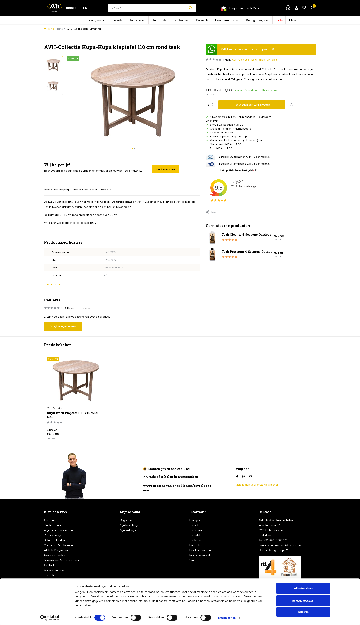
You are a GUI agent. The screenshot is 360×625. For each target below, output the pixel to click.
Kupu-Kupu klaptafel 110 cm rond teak (72, 415)
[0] (311, 8)
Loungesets (123, 20)
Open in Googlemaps (272, 550)
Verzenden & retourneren (59, 545)
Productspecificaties (85, 189)
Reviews (106, 189)
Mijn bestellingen (130, 525)
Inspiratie (49, 575)
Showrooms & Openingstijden (62, 560)
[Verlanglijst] (304, 8)
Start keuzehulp (165, 169)
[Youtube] (250, 476)
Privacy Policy (52, 535)
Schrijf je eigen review (63, 326)
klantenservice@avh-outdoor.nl (287, 545)
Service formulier (54, 570)
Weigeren (303, 611)
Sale (253, 20)
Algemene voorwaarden (59, 530)
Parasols (199, 20)
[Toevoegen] (98, 435)
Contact (49, 565)
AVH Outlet (254, 8)
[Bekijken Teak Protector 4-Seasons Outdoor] (212, 254)
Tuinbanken (184, 20)
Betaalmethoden (54, 540)
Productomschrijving (56, 189)
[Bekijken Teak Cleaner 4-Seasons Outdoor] (212, 237)
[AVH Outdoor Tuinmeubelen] (67, 8)
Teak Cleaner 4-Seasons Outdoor (246, 234)
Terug (50, 28)
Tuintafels (168, 20)
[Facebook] (237, 476)
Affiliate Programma (57, 550)
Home (59, 28)
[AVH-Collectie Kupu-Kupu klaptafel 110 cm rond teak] (76, 380)
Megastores (237, 8)
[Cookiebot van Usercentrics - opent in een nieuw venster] (49, 618)
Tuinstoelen (153, 20)
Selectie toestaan (303, 600)
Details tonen (227, 617)
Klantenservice (53, 525)
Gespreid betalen (54, 555)
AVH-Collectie (240, 59)
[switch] (135, 618)
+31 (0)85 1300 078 (275, 540)
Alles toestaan (303, 588)
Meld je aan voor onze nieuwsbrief (257, 484)
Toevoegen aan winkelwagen (252, 104)
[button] (132, 148)
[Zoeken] (190, 8)
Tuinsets (138, 20)
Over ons (49, 520)
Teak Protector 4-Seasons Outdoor (248, 251)
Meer (263, 20)
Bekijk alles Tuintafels (264, 59)
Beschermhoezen (217, 20)
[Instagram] (243, 476)
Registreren (127, 520)
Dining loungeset (237, 20)
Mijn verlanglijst (129, 530)
